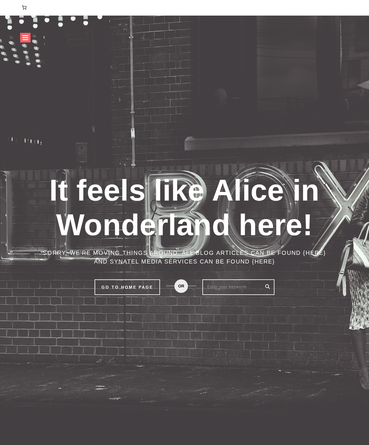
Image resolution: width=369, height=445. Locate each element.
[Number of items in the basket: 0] (24, 7)
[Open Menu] (25, 37)
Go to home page (127, 287)
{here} (314, 253)
